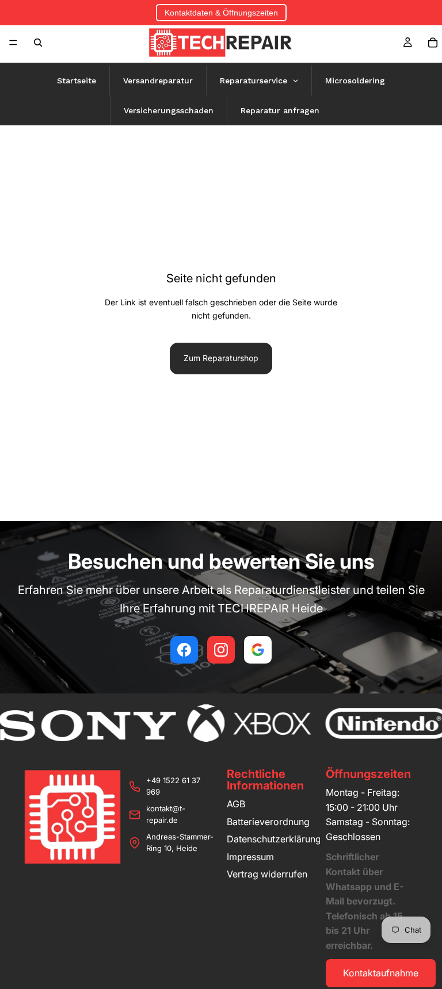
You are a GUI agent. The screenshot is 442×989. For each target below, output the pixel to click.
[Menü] (13, 42)
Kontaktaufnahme (380, 973)
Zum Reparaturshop (221, 358)
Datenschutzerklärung (274, 839)
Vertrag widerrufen (267, 874)
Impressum (250, 856)
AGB (236, 804)
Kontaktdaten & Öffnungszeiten (221, 12)
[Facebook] (184, 650)
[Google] (258, 650)
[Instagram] (221, 650)
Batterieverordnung (268, 821)
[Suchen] (38, 42)
